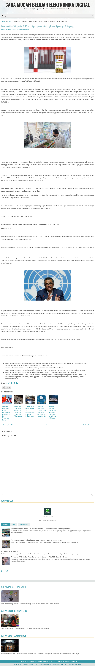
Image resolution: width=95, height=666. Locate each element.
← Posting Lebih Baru (8, 425)
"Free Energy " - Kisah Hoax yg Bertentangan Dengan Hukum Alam (30, 411)
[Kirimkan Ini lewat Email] (3, 387)
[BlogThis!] (5, 387)
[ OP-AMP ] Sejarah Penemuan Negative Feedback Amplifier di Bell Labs (52, 412)
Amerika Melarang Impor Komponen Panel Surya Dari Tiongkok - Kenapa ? (6, 413)
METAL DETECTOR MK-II (9, 551)
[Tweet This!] (9, 383)
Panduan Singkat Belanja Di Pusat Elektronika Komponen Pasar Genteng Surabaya (41, 528)
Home (4, 21)
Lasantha (43, 664)
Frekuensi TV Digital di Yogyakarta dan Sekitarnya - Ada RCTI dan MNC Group (39, 557)
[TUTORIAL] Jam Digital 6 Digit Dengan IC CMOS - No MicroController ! (36, 540)
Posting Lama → (88, 425)
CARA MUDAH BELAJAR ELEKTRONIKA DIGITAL (47, 4)
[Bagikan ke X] (8, 387)
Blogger (74, 661)
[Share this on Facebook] (7, 383)
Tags (13, 524)
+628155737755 (47, 516)
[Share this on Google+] (11, 383)
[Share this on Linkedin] (17, 383)
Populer (5, 524)
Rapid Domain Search (75, 664)
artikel (9, 21)
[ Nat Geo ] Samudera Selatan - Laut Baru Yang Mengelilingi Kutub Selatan (41, 411)
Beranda (49, 425)
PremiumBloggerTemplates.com (57, 664)
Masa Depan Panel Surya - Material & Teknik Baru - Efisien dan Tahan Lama (18, 411)
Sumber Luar (24, 524)
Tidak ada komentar (22, 30)
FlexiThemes (24, 664)
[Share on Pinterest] (14, 383)
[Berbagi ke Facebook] (10, 387)
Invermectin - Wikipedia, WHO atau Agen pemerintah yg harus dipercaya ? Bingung (37, 26)
